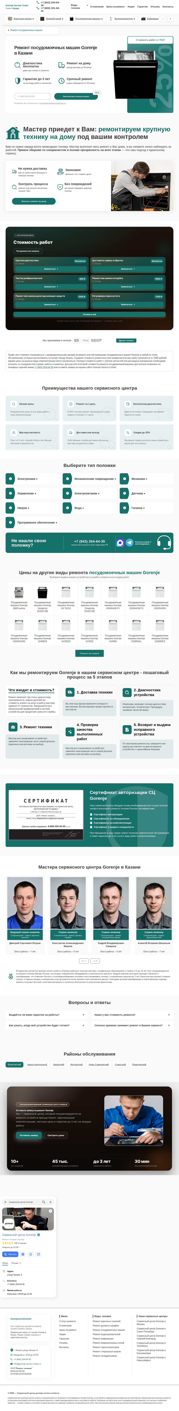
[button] (84, 961)
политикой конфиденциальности (53, 103)
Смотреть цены (56, 1135)
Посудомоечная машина (88, 19)
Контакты (168, 6)
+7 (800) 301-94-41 (50, 9)
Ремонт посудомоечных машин (109, 1330)
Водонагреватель (124, 19)
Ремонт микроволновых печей (108, 1343)
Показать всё (89, 314)
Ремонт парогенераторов (106, 1347)
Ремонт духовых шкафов (106, 1325)
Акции (131, 6)
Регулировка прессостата (106, 296)
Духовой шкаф (53, 19)
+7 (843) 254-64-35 (50, 4)
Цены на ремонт (115, 6)
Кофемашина (154, 19)
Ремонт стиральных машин (107, 1351)
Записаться (50, 269)
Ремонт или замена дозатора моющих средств (40, 296)
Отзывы (155, 6)
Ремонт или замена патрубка (107, 278)
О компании (97, 6)
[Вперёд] (170, 19)
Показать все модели (89, 653)
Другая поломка (126, 340)
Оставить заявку (29, 1135)
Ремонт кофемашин (103, 1338)
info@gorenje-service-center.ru (27, 1364)
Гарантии (142, 6)
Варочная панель (23, 19)
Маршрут (12, 1254)
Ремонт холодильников (105, 1356)
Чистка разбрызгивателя (29, 278)
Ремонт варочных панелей (106, 1321)
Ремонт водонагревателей (106, 1334)
